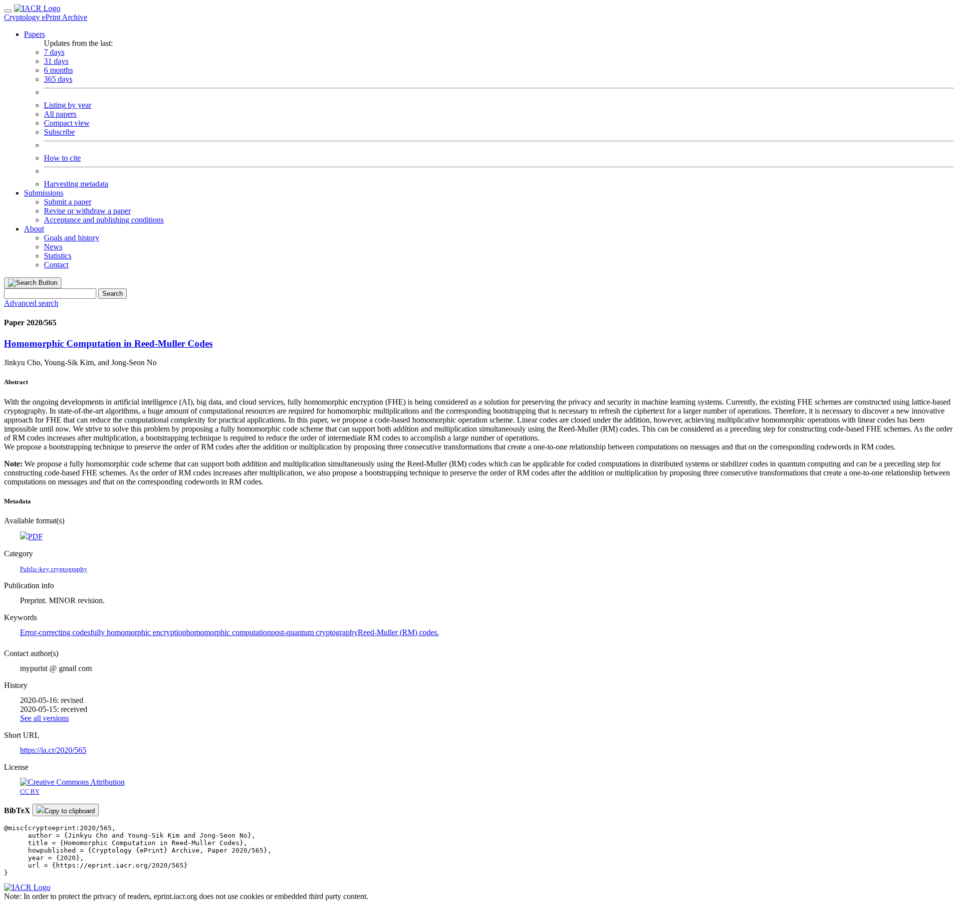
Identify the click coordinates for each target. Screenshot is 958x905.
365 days (58, 79)
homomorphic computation (228, 632)
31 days (56, 61)
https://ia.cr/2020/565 (53, 750)
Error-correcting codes (55, 632)
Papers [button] (34, 34)
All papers (60, 114)
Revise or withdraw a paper (87, 211)
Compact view (67, 123)
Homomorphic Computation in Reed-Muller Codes (108, 343)
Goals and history (71, 237)
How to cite (62, 158)
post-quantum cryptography (314, 632)
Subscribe (59, 132)
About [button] (34, 229)
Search (112, 293)
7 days (54, 52)
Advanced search (31, 303)
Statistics (57, 255)
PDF (35, 536)
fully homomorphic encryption (138, 632)
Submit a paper (67, 202)
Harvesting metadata (76, 184)
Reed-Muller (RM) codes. (398, 632)
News (53, 246)
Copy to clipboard (69, 811)
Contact (56, 264)
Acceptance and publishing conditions (104, 220)
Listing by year (67, 105)
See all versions (44, 718)
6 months (58, 70)
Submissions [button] (43, 193)
